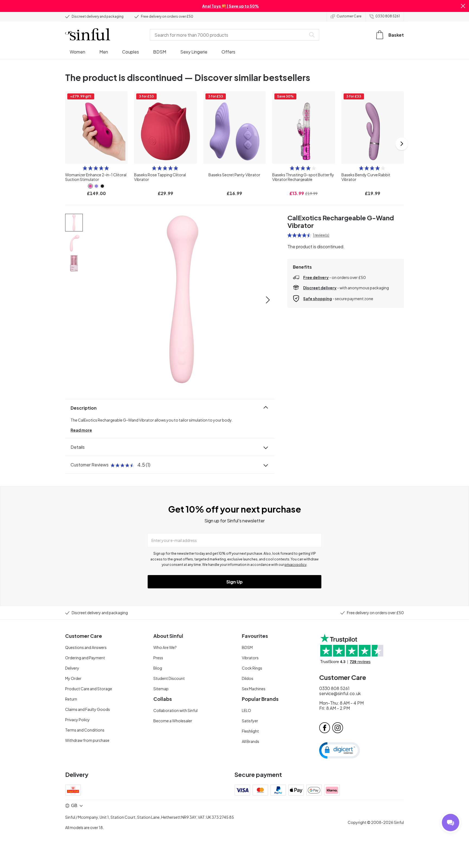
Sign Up (234, 582)
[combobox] (229, 34)
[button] (463, 6)
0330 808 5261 (387, 16)
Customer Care (349, 16)
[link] (90, 186)
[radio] (85, 168)
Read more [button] (81, 430)
